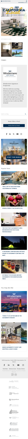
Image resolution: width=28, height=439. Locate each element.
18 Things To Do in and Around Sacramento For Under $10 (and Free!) (12, 276)
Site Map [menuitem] (5, 368)
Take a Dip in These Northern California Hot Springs (11, 187)
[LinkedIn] (10, 134)
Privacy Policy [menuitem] (21, 368)
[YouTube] (17, 134)
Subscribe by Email (14, 125)
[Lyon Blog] (14, 10)
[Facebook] (6, 134)
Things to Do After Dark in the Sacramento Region (12, 316)
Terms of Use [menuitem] (12, 368)
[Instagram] (21, 134)
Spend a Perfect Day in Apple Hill (12, 208)
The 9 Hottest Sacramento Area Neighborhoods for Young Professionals (12, 229)
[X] (14, 134)
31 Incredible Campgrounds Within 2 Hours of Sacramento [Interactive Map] (13, 253)
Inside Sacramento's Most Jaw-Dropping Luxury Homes (12, 348)
